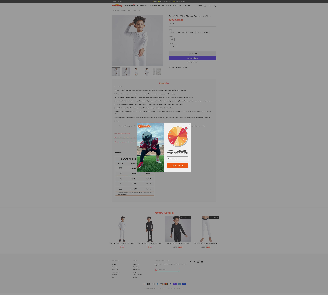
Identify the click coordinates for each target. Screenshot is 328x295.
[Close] (189, 125)
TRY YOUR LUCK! (177, 165)
